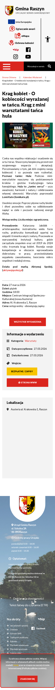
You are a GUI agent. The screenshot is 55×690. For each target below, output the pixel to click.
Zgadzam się (27, 679)
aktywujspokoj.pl (12, 270)
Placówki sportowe (18, 649)
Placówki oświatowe (19, 645)
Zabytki (13, 641)
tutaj (15, 665)
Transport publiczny (19, 637)
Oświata (14, 629)
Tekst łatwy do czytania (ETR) (28, 605)
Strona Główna (9, 77)
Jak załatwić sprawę (19, 625)
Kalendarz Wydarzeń (32, 77)
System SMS (15, 633)
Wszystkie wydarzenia (27, 322)
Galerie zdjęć (16, 653)
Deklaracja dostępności (28, 598)
